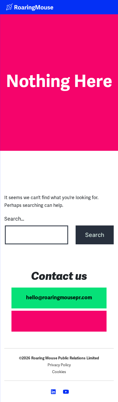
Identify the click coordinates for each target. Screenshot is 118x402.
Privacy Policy (59, 365)
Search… (14, 218)
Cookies (59, 371)
